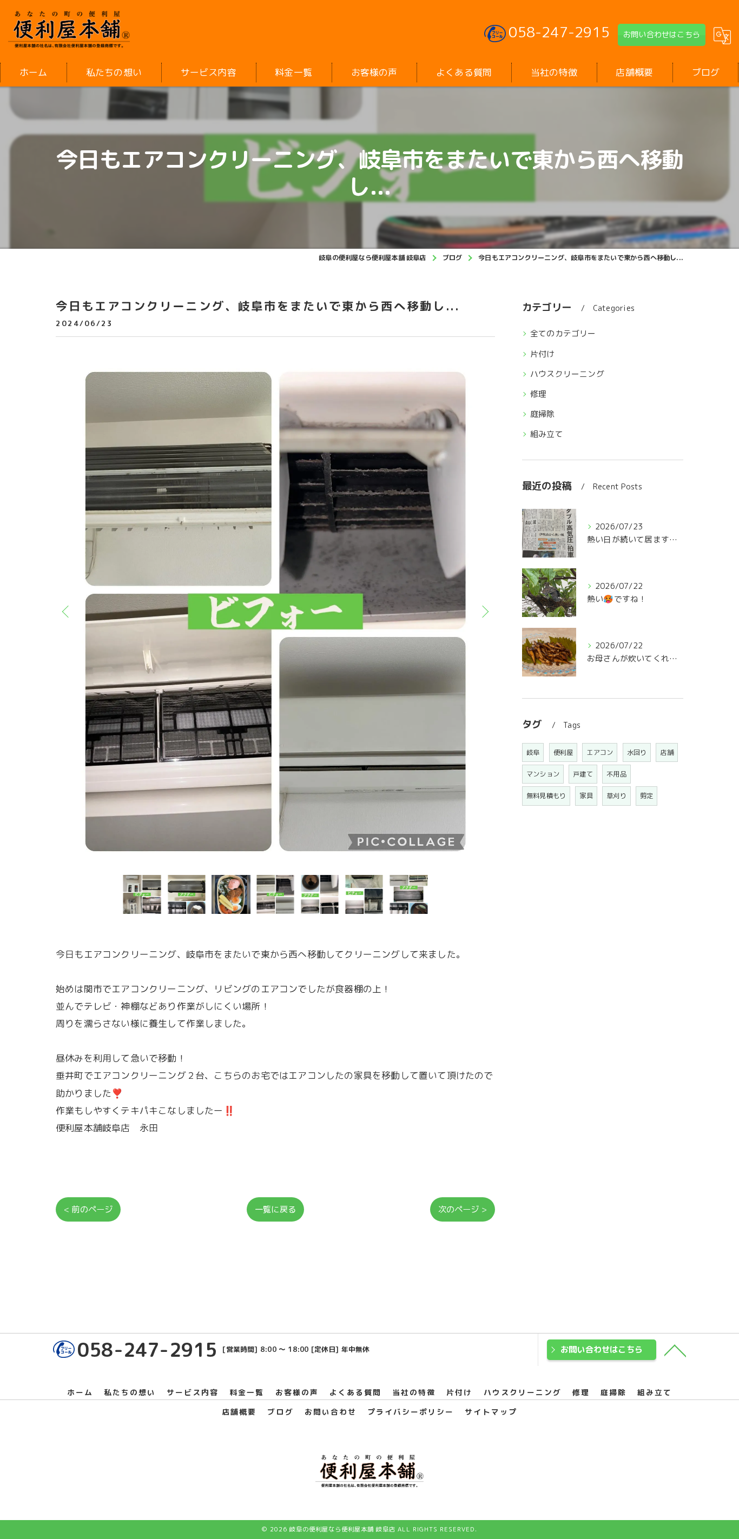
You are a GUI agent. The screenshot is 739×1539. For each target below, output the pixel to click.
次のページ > (462, 1209)
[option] (275, 611)
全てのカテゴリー (563, 333)
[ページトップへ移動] (675, 1350)
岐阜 (532, 752)
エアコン (599, 752)
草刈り (616, 795)
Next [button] (484, 611)
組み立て (546, 434)
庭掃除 (542, 414)
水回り (637, 752)
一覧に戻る (275, 1209)
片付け (542, 354)
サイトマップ (491, 1412)
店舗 (666, 752)
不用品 (616, 774)
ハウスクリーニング (567, 374)
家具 (585, 795)
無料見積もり (546, 795)
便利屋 (563, 752)
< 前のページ (88, 1209)
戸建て (583, 774)
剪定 (646, 795)
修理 (538, 394)
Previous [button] (66, 611)
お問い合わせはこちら (661, 34)
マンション (542, 774)
